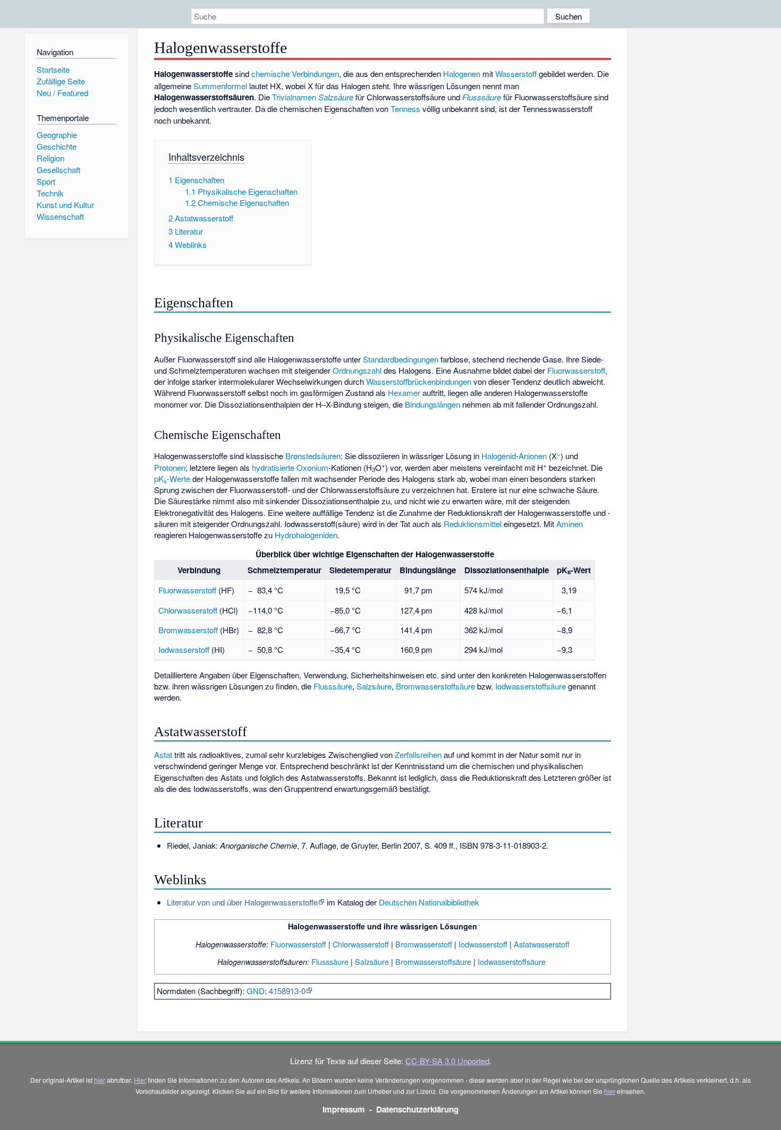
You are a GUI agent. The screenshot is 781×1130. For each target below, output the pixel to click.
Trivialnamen (294, 96)
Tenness (405, 108)
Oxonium (312, 467)
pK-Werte (172, 478)
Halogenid (498, 455)
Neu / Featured (62, 92)
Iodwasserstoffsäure (530, 686)
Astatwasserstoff (542, 944)
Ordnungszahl (357, 370)
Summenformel (220, 85)
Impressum (343, 1109)
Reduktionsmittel (473, 523)
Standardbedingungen (400, 359)
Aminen (569, 523)
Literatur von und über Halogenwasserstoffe (242, 902)
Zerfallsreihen (418, 754)
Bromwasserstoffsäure (435, 686)
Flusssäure (481, 96)
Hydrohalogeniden (306, 534)
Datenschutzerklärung (417, 1109)
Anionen (533, 455)
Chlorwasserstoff (187, 610)
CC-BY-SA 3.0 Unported (447, 1060)
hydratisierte (273, 467)
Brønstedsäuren (313, 455)
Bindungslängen (432, 404)
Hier (140, 1079)
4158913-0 (287, 990)
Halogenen (461, 73)
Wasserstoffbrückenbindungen (418, 381)
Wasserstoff (516, 73)
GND (256, 990)
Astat (163, 754)
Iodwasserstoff (183, 649)
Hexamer (404, 392)
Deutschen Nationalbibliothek (429, 902)
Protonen (169, 467)
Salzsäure (335, 96)
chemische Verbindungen (295, 73)
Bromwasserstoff (188, 629)
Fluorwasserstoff (576, 370)
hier (99, 1079)
